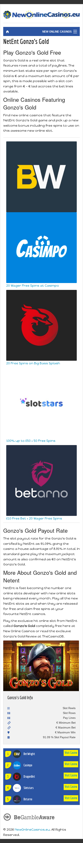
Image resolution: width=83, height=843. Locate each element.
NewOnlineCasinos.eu (32, 829)
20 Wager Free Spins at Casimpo (32, 285)
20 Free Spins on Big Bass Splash (33, 363)
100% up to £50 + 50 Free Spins (30, 441)
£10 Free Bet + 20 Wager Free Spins (34, 518)
